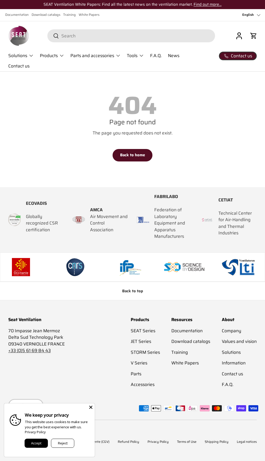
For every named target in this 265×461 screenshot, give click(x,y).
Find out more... (208, 4)
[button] (253, 36)
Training (69, 14)
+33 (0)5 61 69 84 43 (29, 350)
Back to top (132, 291)
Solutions (231, 352)
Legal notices (247, 441)
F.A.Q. (156, 55)
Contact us (19, 66)
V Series (139, 363)
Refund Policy (128, 441)
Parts (136, 373)
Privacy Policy (158, 441)
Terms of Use (186, 441)
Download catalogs (46, 14)
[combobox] (131, 35)
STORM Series (145, 352)
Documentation (17, 14)
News (173, 55)
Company (231, 330)
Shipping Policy (217, 441)
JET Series (141, 341)
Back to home (132, 155)
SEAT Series (143, 330)
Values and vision (239, 341)
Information (234, 363)
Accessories (142, 384)
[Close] (90, 407)
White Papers (89, 14)
